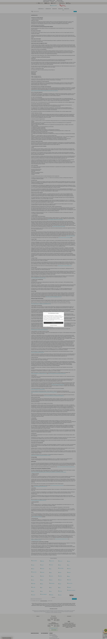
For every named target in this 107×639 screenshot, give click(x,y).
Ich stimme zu (53, 322)
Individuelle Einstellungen (53, 325)
